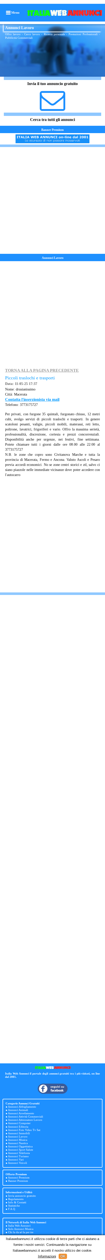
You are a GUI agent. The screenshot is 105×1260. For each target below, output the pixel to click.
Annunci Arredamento (21, 1113)
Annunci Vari (16, 1159)
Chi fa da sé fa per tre (20, 1232)
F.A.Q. (12, 1208)
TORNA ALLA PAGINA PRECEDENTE (42, 370)
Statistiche (14, 1205)
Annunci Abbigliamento (22, 1106)
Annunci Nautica (18, 1143)
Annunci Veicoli (17, 1162)
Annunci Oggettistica (20, 1146)
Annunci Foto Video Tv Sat (24, 1129)
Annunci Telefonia (19, 1152)
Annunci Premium (19, 1177)
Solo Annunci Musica (20, 1228)
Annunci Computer (19, 1123)
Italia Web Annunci (19, 1225)
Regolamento (16, 1199)
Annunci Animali (18, 1109)
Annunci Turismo (18, 1156)
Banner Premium (52, 130)
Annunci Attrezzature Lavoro (25, 1119)
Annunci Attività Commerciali (25, 1116)
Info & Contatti (17, 1202)
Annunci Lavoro (18, 1136)
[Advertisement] (52, 200)
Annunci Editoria (18, 1126)
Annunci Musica (17, 1139)
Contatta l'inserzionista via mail (32, 399)
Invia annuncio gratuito (22, 1195)
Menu (15, 12)
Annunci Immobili (19, 1133)
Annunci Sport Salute (20, 1149)
